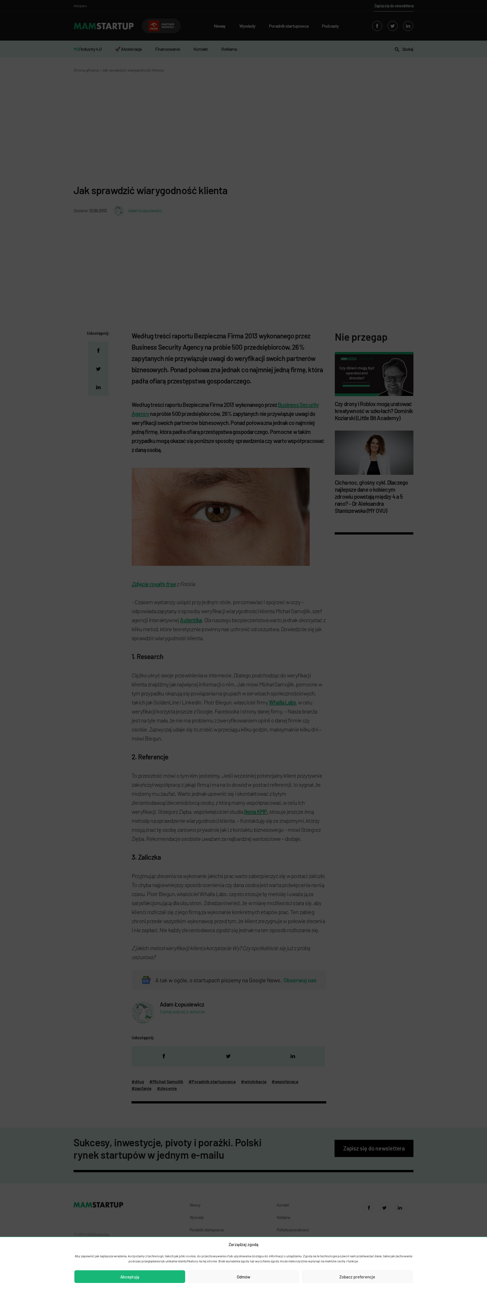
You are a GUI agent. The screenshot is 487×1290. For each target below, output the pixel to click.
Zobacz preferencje (357, 1276)
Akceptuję (129, 1276)
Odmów (243, 1276)
